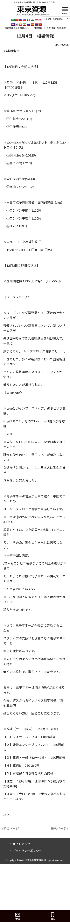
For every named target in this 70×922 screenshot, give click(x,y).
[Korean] (16, 24)
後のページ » (60, 828)
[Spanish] (32, 24)
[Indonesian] (36, 19)
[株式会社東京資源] (31, 10)
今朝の (25, 66)
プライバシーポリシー (27, 850)
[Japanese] (40, 19)
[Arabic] (13, 19)
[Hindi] (32, 19)
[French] (28, 19)
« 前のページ (10, 828)
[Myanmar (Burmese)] (20, 24)
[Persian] (24, 24)
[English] (24, 19)
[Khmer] (13, 24)
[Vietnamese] (40, 24)
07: (8, 87)
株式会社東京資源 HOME (17, 28)
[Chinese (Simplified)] (16, 19)
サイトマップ (21, 844)
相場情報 (38, 28)
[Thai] (36, 24)
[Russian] (28, 24)
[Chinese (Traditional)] (20, 19)
